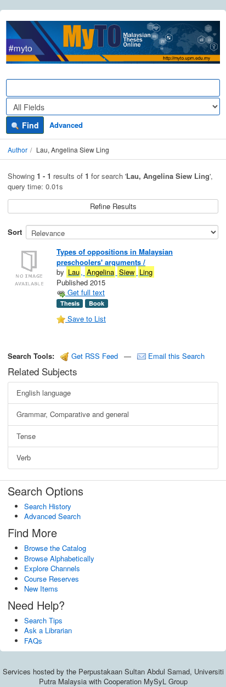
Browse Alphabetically (59, 558)
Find (29, 125)
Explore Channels (52, 568)
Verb (23, 457)
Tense (26, 436)
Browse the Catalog (55, 548)
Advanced (66, 125)
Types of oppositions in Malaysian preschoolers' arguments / (114, 256)
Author (17, 149)
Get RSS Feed (93, 356)
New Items (41, 588)
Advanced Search (52, 516)
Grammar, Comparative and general (72, 414)
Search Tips (43, 620)
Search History (47, 506)
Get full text (85, 292)
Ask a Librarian (48, 630)
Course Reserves (51, 578)
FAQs (33, 640)
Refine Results (113, 206)
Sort (15, 232)
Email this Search (175, 356)
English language (43, 392)
